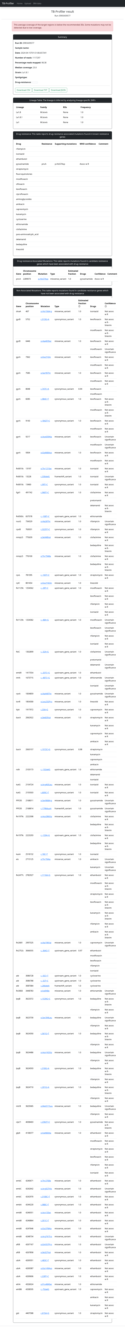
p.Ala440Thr (46, 693)
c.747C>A (45, 389)
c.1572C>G (45, 749)
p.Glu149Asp (46, 1268)
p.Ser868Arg (46, 800)
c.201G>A (45, 1087)
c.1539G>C (45, 998)
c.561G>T (45, 1033)
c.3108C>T (45, 1196)
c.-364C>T (45, 950)
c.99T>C (44, 484)
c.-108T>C (45, 516)
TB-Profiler (8, 3)
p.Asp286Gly (46, 816)
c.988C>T (45, 1204)
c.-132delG (45, 769)
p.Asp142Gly (46, 1052)
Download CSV (23, 90)
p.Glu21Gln (46, 357)
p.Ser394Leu (46, 1017)
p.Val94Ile (45, 990)
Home (19, 3)
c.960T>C (45, 492)
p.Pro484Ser (46, 1284)
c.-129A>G (45, 835)
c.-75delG (45, 1289)
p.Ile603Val (46, 717)
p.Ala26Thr (46, 521)
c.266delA (45, 985)
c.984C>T (45, 399)
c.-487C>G (45, 677)
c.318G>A (45, 1068)
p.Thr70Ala (45, 859)
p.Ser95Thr (46, 373)
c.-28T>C (44, 588)
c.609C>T (45, 792)
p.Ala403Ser (46, 341)
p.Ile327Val (46, 1252)
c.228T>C (45, 1276)
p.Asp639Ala (46, 436)
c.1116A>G (45, 875)
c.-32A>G (45, 651)
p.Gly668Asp (46, 452)
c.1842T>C (45, 420)
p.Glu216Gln (46, 583)
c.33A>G (44, 709)
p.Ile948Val (46, 537)
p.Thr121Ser (46, 468)
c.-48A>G (45, 620)
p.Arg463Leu (46, 784)
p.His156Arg (46, 311)
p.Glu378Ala (46, 1228)
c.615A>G (45, 1313)
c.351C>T (45, 1220)
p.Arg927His (46, 1188)
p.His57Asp (43, 279)
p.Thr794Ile (46, 556)
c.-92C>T (44, 975)
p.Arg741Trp (46, 1236)
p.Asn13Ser (46, 1212)
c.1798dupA (46, 808)
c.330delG (45, 476)
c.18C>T (44, 854)
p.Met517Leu (47, 1106)
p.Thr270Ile (46, 1180)
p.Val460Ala (46, 1133)
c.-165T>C (45, 575)
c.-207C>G (45, 672)
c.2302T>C (45, 1122)
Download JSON (58, 90)
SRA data (37, 3)
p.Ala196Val (46, 942)
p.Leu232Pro (46, 701)
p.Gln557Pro (46, 1244)
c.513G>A (45, 319)
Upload (27, 3)
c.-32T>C (44, 980)
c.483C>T (45, 1260)
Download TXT (40, 90)
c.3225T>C (45, 529)
